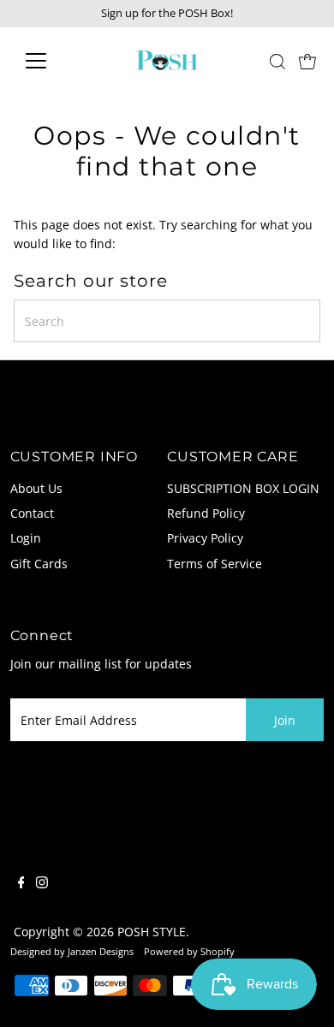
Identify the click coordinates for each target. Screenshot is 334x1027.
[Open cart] (307, 60)
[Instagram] (42, 884)
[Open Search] (277, 61)
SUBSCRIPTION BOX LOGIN (243, 488)
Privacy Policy (205, 538)
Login (25, 538)
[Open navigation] (50, 60)
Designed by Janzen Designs (72, 951)
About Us (36, 488)
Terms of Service (214, 563)
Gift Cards (39, 563)
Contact (32, 513)
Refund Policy (206, 513)
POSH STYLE (151, 931)
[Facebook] (21, 884)
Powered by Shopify (189, 951)
